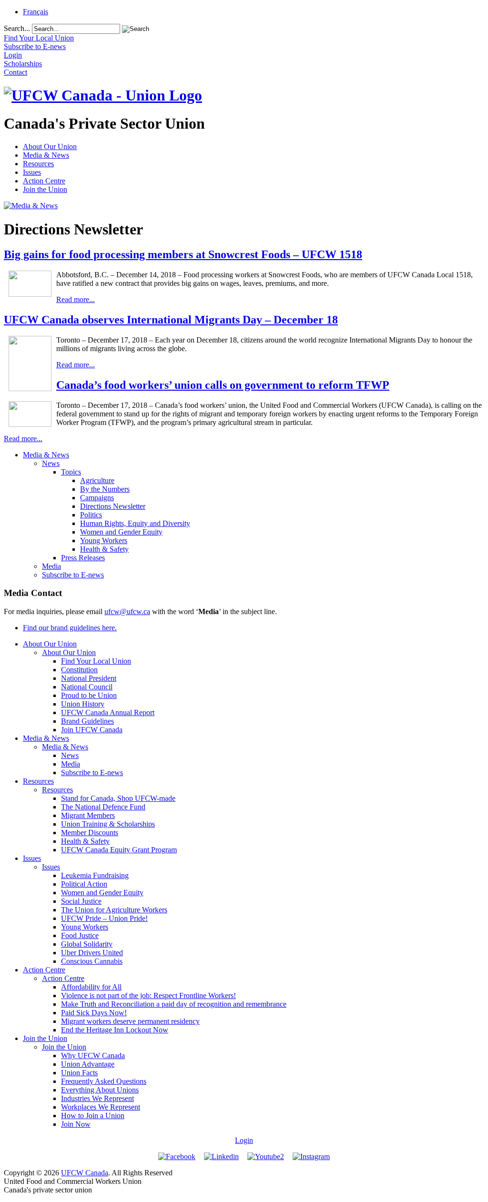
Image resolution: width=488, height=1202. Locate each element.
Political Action (84, 884)
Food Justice (80, 935)
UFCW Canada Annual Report (107, 712)
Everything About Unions (100, 1090)
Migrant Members (88, 815)
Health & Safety (104, 549)
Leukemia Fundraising (95, 875)
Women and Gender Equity (121, 532)
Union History (82, 704)
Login (244, 1140)
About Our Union (50, 146)
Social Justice (81, 901)
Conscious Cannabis (91, 961)
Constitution (79, 670)
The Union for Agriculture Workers (114, 910)
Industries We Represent (97, 1098)
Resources (38, 164)
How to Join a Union (92, 1115)
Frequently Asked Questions (103, 1081)
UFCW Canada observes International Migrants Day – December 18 (171, 319)
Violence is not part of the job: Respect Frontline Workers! (148, 995)
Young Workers (103, 540)
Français (35, 12)
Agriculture (97, 480)
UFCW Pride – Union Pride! (104, 918)
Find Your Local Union (96, 661)
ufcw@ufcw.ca (127, 611)
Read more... (75, 299)
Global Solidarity (86, 944)
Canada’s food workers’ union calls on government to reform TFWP (222, 385)
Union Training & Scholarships (108, 824)
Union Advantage (87, 1064)
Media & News (46, 155)
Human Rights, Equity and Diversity (135, 523)
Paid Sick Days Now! (94, 1013)
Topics (71, 472)
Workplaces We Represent (100, 1107)
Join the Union (45, 189)
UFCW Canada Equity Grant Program (119, 850)
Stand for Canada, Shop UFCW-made (118, 798)
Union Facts (79, 1073)
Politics (91, 515)
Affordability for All (91, 987)
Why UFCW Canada (93, 1055)
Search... (17, 28)
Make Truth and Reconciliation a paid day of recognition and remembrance (173, 1004)
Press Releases (83, 558)
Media (51, 566)
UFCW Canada (84, 1173)
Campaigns (97, 498)
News (51, 463)
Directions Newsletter (112, 506)
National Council (86, 687)
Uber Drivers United (92, 953)
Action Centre (44, 181)
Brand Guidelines (87, 721)
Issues (32, 172)
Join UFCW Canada (91, 730)
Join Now (76, 1124)
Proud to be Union (89, 695)
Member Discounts (89, 832)
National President (88, 678)
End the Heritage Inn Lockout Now (114, 1030)
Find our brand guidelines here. (70, 628)
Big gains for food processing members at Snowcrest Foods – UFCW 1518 (183, 254)
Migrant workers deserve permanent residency (130, 1021)
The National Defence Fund (103, 807)
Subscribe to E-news (73, 575)
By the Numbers (105, 489)
